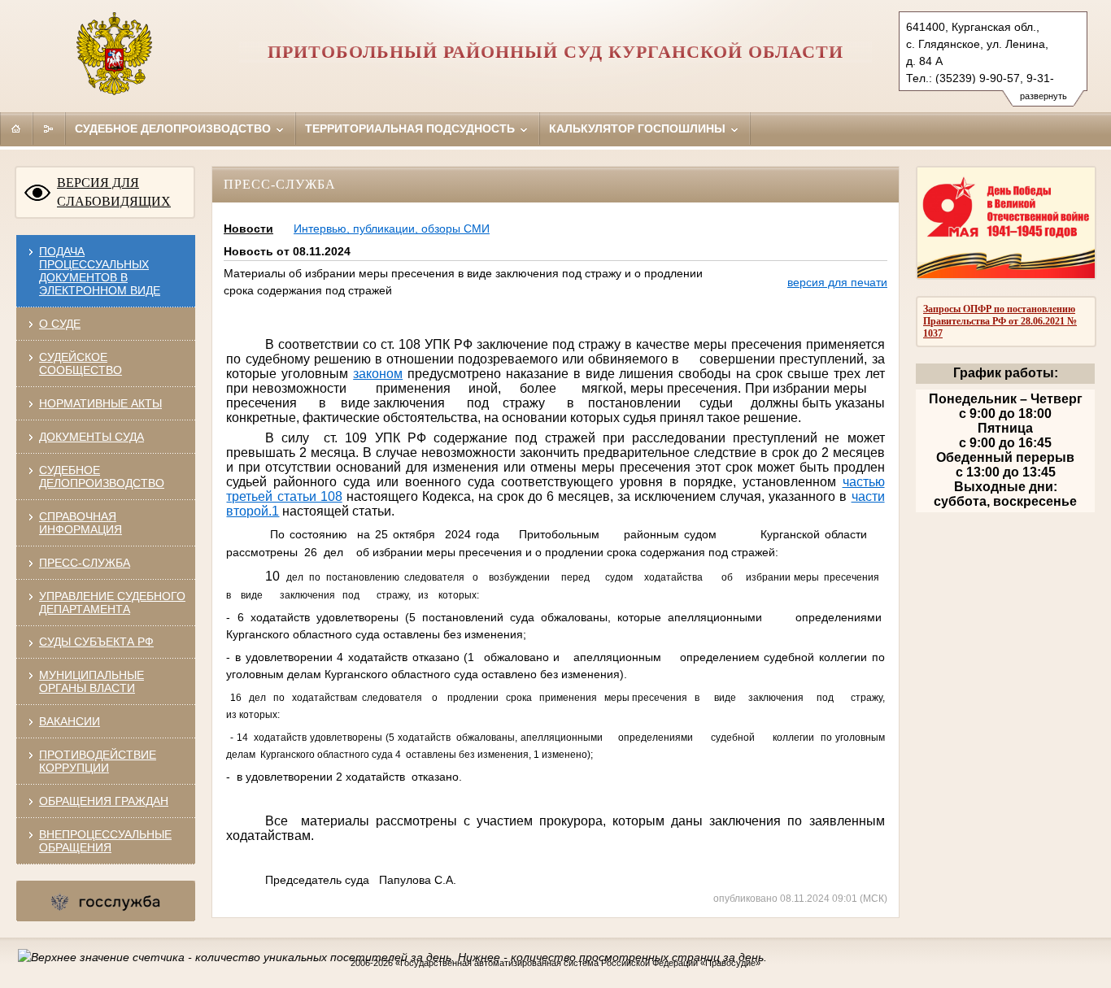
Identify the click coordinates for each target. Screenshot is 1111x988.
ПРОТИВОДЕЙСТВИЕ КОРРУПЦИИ (97, 761)
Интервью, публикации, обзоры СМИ (392, 228)
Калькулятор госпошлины (639, 128)
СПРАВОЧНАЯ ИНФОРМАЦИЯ (80, 523)
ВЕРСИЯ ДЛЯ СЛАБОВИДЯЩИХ (114, 192)
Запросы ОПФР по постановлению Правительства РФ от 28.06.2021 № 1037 (1000, 321)
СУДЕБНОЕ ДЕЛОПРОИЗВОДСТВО (101, 477)
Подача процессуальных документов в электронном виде (99, 271)
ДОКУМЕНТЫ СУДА (91, 436)
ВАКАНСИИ (69, 721)
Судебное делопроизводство (174, 128)
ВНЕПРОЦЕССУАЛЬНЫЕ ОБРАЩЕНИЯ (105, 841)
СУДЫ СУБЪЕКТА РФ (96, 641)
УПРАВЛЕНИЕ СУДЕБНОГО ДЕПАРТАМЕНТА (112, 603)
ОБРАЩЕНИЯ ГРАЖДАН (103, 800)
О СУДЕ (60, 323)
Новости (248, 228)
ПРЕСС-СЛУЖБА (84, 562)
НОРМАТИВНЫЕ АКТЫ (100, 403)
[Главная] (16, 128)
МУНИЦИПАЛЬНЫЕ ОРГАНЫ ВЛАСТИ (91, 681)
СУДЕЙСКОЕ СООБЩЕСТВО (80, 363)
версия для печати (837, 282)
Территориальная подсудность (411, 128)
